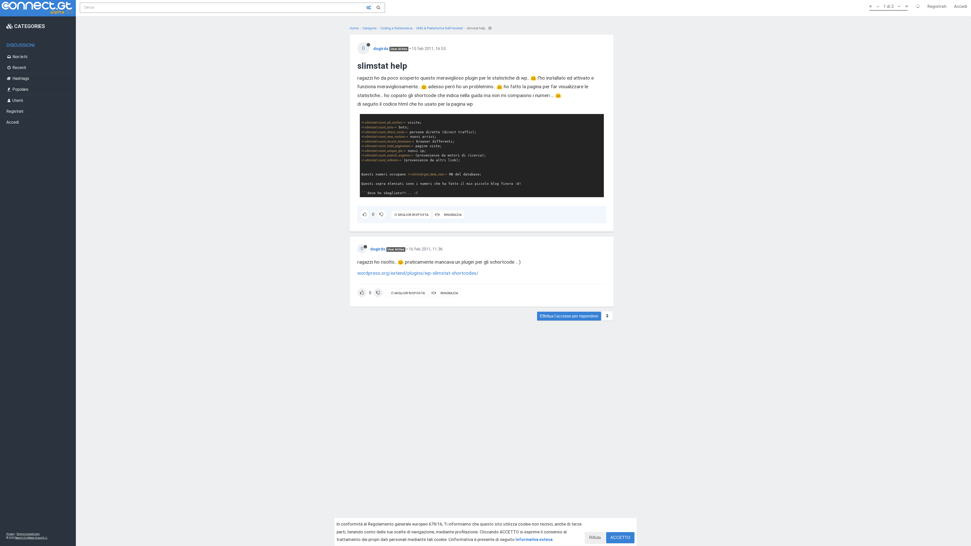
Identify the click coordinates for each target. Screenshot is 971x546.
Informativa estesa (534, 539)
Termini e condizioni (28, 534)
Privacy (10, 534)
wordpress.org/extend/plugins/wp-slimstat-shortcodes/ (417, 273)
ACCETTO (620, 537)
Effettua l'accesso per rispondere (569, 316)
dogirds (380, 48)
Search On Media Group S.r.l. (31, 537)
